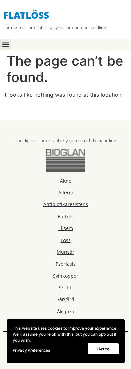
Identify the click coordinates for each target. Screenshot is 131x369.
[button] (5, 44)
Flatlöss (26, 15)
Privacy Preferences (31, 350)
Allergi (65, 192)
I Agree (103, 348)
